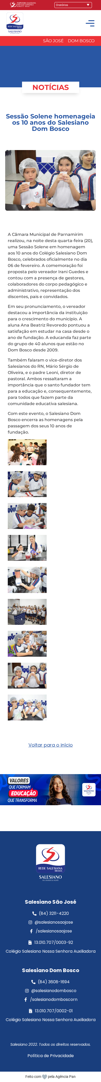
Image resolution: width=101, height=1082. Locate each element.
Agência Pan (65, 1076)
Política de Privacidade (50, 1056)
